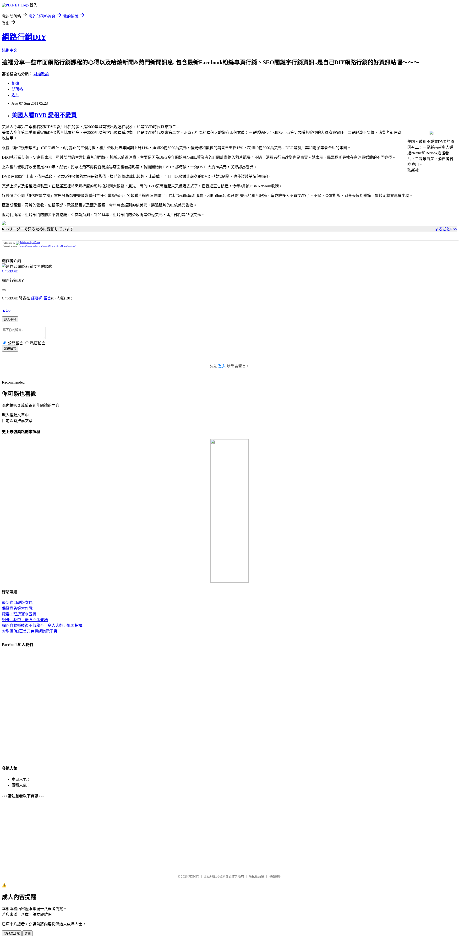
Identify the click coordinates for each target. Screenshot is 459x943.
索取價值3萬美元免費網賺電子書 (29, 631)
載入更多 (10, 319)
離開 (27, 933)
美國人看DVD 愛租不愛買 (44, 115)
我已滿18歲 (12, 933)
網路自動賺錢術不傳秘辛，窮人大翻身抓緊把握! (42, 625)
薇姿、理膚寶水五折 (19, 614)
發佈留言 (10, 349)
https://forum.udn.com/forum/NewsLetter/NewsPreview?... (49, 246)
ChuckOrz (10, 271)
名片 (15, 95)
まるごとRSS (446, 229)
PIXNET (193, 876)
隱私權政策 (256, 876)
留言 (47, 298)
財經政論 (41, 74)
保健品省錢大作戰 (17, 608)
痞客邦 (37, 298)
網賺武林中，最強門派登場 (25, 620)
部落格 (17, 89)
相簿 (15, 83)
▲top (6, 310)
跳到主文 (9, 50)
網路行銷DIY (24, 37)
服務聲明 (275, 876)
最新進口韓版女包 (17, 603)
